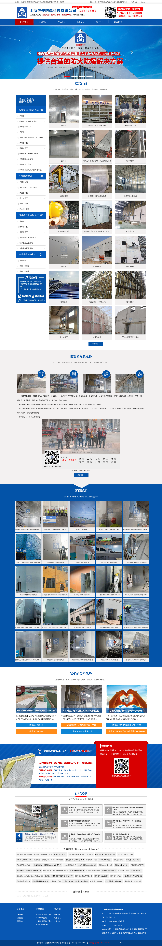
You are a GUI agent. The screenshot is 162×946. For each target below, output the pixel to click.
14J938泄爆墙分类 (70, 865)
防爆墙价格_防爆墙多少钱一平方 (126, 725)
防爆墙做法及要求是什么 (81, 731)
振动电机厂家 (35, 896)
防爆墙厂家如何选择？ (24, 865)
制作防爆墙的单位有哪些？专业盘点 (81, 854)
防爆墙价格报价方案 (106, 865)
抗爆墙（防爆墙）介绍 (24, 860)
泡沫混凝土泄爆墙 (26, 243)
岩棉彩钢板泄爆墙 (26, 248)
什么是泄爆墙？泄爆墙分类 (132, 876)
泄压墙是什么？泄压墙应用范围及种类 (30, 876)
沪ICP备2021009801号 (80, 943)
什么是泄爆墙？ (136, 870)
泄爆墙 (22, 221)
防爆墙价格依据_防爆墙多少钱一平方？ (39, 834)
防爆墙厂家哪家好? (96, 881)
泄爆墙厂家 (141, 933)
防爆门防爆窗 (24, 271)
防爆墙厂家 (123, 933)
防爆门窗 (127, 929)
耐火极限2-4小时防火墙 (28, 187)
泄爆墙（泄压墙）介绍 (125, 854)
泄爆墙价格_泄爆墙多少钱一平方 (81, 725)
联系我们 (118, 22)
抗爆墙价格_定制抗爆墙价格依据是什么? (48, 865)
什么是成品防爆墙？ (109, 870)
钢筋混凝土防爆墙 (26, 159)
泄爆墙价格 (24, 227)
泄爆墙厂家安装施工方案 (133, 881)
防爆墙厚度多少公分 (23, 881)
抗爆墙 (22, 132)
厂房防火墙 (24, 182)
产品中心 (62, 22)
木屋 (46, 896)
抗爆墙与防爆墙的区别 (40, 881)
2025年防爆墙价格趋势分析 (87, 865)
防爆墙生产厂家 (25, 127)
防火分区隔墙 (24, 209)
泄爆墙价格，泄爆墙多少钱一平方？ (29, 870)
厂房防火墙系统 (26, 176)
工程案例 (80, 22)
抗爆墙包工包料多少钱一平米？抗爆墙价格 (48, 860)
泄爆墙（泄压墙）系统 (29, 215)
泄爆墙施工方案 (55, 881)
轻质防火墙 (24, 204)
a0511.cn (122, 943)
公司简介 (43, 22)
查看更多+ (96, 344)
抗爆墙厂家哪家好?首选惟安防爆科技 (75, 881)
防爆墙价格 (24, 143)
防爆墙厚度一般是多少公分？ (105, 854)
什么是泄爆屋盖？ (105, 860)
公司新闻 (57, 914)
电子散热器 (26, 896)
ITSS (42, 896)
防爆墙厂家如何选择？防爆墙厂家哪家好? (126, 731)
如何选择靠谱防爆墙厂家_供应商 (32, 137)
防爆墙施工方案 (25, 164)
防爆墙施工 (24, 148)
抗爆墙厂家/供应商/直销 (28, 121)
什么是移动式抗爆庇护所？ (74, 860)
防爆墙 (22, 116)
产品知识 (57, 921)
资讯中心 (99, 22)
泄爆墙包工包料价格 (121, 865)
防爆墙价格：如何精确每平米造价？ (55, 870)
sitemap (143, 2)
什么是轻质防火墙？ (133, 860)
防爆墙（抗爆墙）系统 (29, 110)
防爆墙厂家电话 (36, 725)
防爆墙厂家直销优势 (101, 876)
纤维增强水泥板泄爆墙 (28, 237)
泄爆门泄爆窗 (24, 266)
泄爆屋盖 (23, 260)
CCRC (19, 896)
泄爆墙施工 (24, 232)
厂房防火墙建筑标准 (77, 870)
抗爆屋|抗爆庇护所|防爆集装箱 (31, 170)
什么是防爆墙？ (118, 860)
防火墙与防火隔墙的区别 (113, 881)
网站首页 (24, 22)
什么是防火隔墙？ (60, 854)
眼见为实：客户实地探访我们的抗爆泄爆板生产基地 (34, 854)
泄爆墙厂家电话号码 (93, 870)
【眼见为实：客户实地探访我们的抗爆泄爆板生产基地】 (108, 2)
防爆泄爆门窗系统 (27, 254)
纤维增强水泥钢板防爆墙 (29, 154)
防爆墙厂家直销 (36, 731)
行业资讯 (57, 918)
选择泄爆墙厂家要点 (137, 865)
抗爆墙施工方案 (123, 870)
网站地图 (134, 2)
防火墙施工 (24, 198)
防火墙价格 (24, 193)
